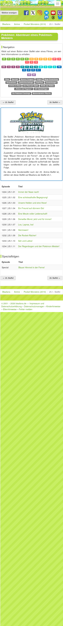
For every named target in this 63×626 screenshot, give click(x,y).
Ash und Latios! (25, 240)
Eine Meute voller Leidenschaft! (32, 213)
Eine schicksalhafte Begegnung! (33, 197)
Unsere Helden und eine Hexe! (32, 202)
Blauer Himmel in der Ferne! (31, 267)
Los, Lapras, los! (26, 224)
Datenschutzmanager (34, 306)
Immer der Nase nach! (28, 191)
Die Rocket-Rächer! (27, 235)
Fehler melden (25, 309)
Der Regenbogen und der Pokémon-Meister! (38, 246)
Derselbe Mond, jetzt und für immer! (35, 219)
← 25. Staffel (8, 102)
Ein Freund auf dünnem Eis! (31, 208)
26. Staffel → (55, 102)
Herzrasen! (23, 229)
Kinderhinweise (53, 306)
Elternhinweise (10, 309)
